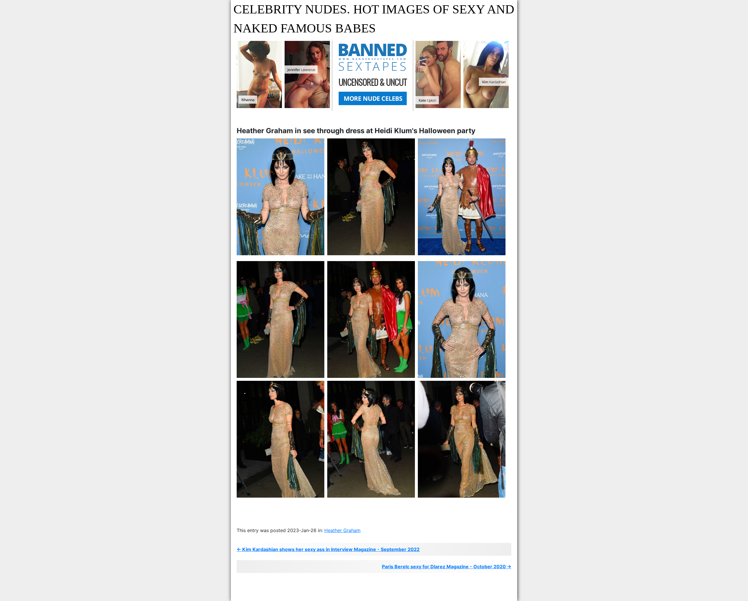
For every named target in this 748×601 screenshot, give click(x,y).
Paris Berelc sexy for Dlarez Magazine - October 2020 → (446, 566)
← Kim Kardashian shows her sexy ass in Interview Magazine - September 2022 (328, 549)
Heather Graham (342, 530)
